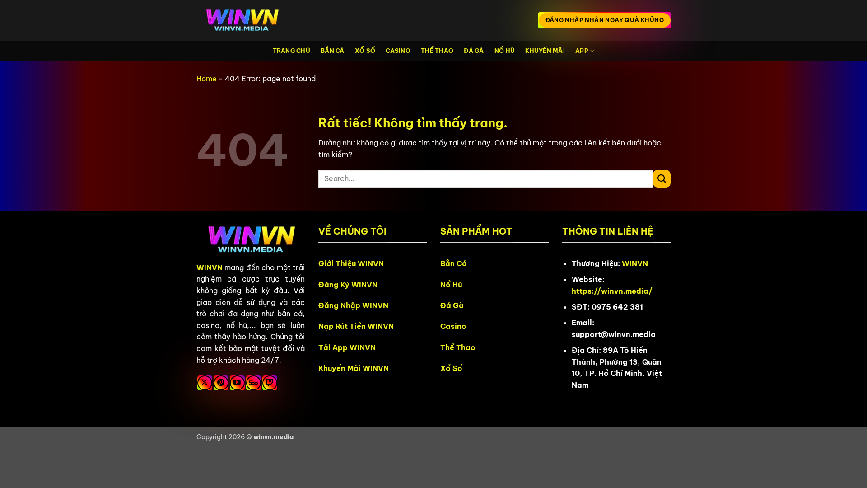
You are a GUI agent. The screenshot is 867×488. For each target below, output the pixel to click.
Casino (398, 50)
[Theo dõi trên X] (204, 382)
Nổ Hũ (504, 50)
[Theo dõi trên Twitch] (269, 382)
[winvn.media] (241, 20)
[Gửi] (662, 179)
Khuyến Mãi (545, 50)
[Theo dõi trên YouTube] (237, 382)
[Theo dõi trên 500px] (253, 382)
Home (206, 78)
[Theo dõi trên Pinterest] (221, 382)
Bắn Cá (333, 50)
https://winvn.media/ (612, 291)
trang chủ (291, 50)
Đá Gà (474, 50)
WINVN (209, 267)
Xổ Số (365, 50)
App (581, 50)
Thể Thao (437, 50)
